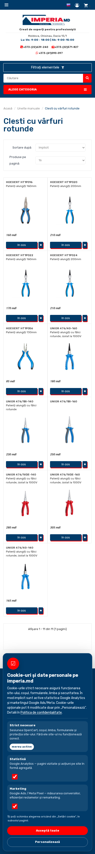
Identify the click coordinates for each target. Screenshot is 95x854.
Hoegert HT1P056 (19, 328)
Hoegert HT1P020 (63, 182)
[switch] (15, 776)
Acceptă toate (47, 830)
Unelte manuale (28, 108)
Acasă (7, 108)
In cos (22, 245)
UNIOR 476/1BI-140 (19, 401)
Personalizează (47, 842)
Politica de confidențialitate (41, 712)
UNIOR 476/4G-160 (63, 328)
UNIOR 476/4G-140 (19, 547)
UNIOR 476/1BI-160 (63, 401)
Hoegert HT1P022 (19, 255)
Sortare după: (22, 147)
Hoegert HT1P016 (19, 182)
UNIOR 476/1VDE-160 (65, 474)
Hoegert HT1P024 (63, 255)
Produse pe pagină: (17, 160)
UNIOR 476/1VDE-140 (21, 474)
